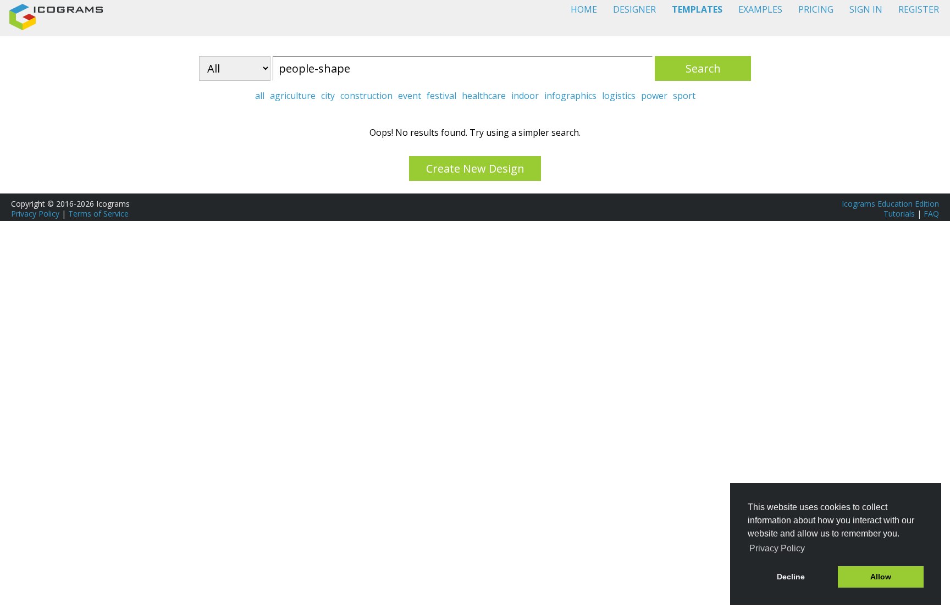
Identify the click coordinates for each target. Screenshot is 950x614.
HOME (584, 9)
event (409, 96)
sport (684, 96)
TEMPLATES (697, 9)
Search (703, 68)
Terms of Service (98, 213)
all (259, 96)
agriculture (293, 96)
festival (441, 96)
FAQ (931, 213)
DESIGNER (634, 9)
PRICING (815, 9)
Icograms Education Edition (890, 203)
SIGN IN (865, 9)
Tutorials (899, 213)
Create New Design (475, 168)
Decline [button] (791, 576)
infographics (570, 96)
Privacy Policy (35, 213)
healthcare (484, 96)
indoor (525, 96)
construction (366, 96)
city (328, 96)
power (654, 96)
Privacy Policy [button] (777, 548)
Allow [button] (880, 576)
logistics (619, 96)
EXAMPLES (760, 9)
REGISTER (918, 9)
